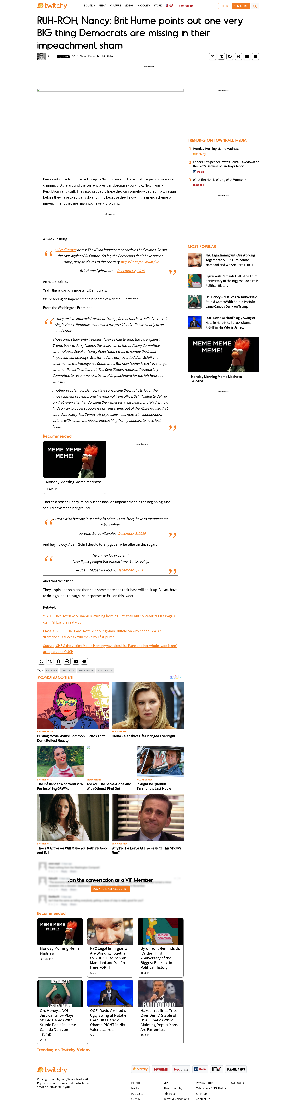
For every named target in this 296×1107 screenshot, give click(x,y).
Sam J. (51, 56)
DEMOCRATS (68, 670)
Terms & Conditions (176, 1099)
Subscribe (241, 6)
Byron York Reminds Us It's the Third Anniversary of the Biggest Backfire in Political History (160, 958)
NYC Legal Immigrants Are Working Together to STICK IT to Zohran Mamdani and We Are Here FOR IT (108, 958)
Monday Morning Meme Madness (73, 482)
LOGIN (224, 6)
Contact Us (203, 1099)
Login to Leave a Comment (110, 888)
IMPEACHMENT (86, 670)
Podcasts (143, 5)
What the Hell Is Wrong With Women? (219, 180)
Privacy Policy (204, 1083)
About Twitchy (173, 1088)
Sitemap (201, 1094)
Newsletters (236, 1083)
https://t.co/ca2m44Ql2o (140, 262)
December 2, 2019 (131, 271)
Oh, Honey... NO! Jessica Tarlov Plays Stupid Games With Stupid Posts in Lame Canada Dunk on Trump (231, 302)
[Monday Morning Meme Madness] (74, 459)
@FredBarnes (65, 250)
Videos (129, 5)
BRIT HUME (51, 670)
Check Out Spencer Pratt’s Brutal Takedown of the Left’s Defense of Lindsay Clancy (226, 164)
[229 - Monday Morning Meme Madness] (223, 354)
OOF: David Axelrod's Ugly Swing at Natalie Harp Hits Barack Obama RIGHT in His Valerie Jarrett (108, 1020)
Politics (89, 5)
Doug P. (144, 973)
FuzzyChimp (52, 489)
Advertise (170, 1094)
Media (102, 5)
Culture (115, 5)
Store (158, 5)
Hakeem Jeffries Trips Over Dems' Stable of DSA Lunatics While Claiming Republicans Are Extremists (159, 1020)
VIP (166, 1083)
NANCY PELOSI (105, 670)
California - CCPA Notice (211, 1088)
